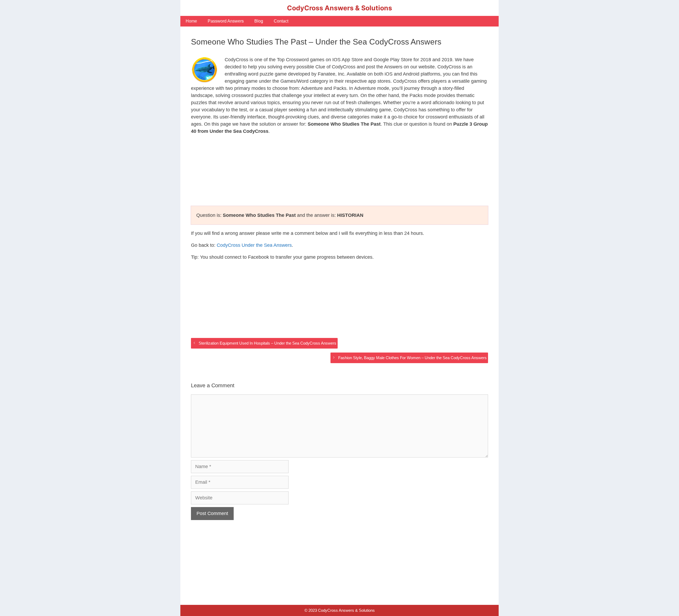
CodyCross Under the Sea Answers (254, 245)
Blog (258, 21)
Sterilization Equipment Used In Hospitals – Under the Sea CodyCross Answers (267, 343)
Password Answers (226, 21)
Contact (281, 21)
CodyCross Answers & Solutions (339, 8)
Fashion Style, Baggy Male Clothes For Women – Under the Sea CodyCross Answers (412, 357)
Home (191, 21)
